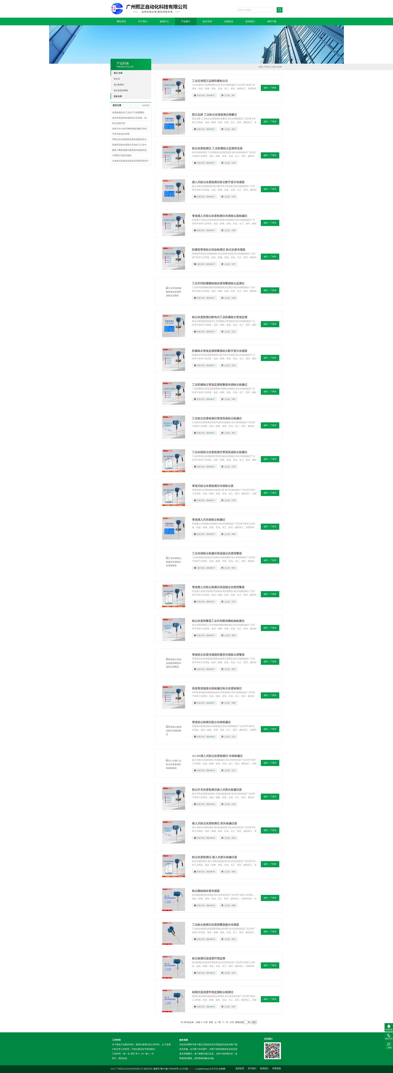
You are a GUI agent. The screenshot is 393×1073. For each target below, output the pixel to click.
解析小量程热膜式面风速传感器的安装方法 (131, 150)
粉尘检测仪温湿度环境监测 (208, 958)
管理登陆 (276, 1068)
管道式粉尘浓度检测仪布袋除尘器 (212, 485)
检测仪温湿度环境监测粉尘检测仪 (212, 992)
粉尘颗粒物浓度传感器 (206, 890)
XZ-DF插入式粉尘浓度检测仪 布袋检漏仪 (217, 755)
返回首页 (239, 1068)
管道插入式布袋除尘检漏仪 (208, 519)
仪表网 (222, 1069)
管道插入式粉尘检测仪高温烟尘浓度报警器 (218, 587)
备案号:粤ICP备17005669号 (166, 1069)
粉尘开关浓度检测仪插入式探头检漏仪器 (217, 789)
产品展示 (185, 21)
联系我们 (250, 21)
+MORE (146, 105)
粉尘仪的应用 (118, 123)
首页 (261, 67)
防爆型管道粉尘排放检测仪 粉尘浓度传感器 (218, 249)
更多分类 (118, 96)
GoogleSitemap (202, 1069)
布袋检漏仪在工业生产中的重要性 (128, 112)
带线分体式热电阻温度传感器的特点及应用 (131, 139)
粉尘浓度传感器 (121, 90)
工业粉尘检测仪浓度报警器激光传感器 (215, 924)
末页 (232, 1022)
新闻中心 (164, 21)
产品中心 (268, 67)
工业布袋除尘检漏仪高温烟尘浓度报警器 (217, 553)
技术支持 (207, 21)
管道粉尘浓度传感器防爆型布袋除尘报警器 (218, 654)
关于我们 (142, 21)
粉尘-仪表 (118, 73)
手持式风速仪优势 (120, 134)
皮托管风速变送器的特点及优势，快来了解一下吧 (131, 118)
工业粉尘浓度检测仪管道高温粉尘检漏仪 (217, 418)
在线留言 (228, 21)
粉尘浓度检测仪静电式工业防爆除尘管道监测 (219, 317)
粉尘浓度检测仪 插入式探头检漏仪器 (214, 857)
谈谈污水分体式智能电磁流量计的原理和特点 (131, 128)
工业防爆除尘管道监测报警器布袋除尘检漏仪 (219, 384)
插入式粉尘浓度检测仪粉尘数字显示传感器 (218, 182)
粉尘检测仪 (119, 84)
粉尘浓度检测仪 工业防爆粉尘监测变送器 (217, 148)
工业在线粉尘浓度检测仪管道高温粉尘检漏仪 (219, 452)
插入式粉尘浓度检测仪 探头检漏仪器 (214, 823)
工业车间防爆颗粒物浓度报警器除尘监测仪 (218, 283)
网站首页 (121, 21)
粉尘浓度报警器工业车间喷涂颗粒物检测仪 (218, 620)
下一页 (225, 1022)
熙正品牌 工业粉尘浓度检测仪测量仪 (214, 114)
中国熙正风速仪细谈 (122, 155)
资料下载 (271, 21)
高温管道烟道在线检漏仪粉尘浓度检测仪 (217, 688)
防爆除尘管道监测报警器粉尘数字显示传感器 (219, 350)
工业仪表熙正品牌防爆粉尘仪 (210, 80)
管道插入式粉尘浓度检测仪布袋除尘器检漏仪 (219, 215)
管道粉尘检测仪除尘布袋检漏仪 (211, 722)
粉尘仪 (117, 79)
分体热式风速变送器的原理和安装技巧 (130, 161)
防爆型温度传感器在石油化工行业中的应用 (131, 145)
